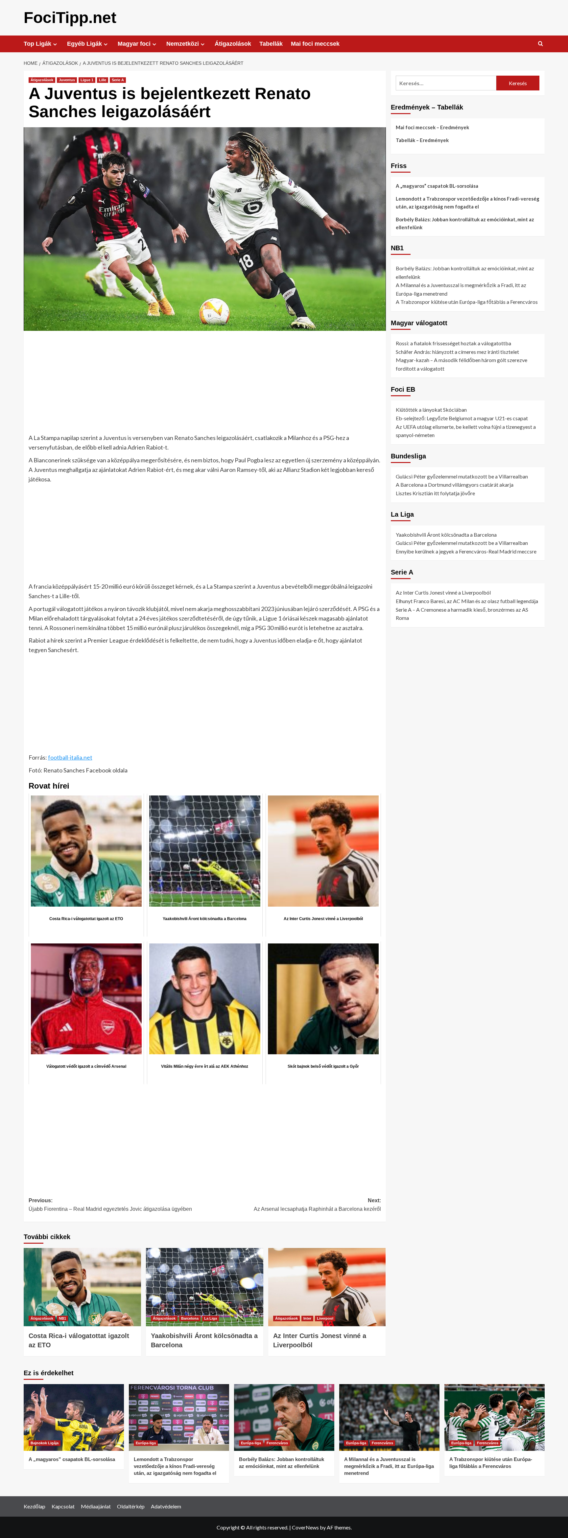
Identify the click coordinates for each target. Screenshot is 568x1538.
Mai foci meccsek (315, 43)
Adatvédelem (166, 1506)
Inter (307, 1318)
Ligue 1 (87, 80)
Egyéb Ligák (84, 43)
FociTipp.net (70, 17)
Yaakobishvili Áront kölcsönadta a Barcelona (446, 534)
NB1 (62, 1318)
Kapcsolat (63, 1506)
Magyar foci (134, 43)
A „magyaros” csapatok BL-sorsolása (437, 186)
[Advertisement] (205, 384)
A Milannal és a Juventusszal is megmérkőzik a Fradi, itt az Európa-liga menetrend (389, 1466)
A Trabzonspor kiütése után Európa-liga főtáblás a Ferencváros (467, 302)
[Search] (540, 44)
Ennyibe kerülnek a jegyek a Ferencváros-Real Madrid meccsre (466, 551)
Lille (102, 80)
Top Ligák (37, 43)
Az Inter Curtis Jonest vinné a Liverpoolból (443, 592)
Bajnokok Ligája (45, 1443)
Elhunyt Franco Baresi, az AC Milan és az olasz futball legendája (467, 601)
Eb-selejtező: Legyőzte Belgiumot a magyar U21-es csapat (462, 418)
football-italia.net (70, 757)
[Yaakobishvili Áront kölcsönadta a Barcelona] (204, 1287)
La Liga (210, 1318)
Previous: (110, 1205)
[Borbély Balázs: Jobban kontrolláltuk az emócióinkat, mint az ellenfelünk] (284, 1417)
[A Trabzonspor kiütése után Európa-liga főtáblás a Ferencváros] (494, 1417)
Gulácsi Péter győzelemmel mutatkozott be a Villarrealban (462, 476)
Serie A (118, 80)
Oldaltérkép (131, 1506)
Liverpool (325, 1318)
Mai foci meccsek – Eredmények (432, 127)
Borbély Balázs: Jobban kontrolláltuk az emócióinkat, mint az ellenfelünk (465, 223)
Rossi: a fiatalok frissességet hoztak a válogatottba (453, 343)
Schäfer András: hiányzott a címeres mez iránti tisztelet (457, 351)
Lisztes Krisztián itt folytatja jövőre (435, 493)
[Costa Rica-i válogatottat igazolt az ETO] (82, 1287)
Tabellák (271, 43)
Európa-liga (146, 1443)
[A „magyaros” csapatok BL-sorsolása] (74, 1417)
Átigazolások (233, 43)
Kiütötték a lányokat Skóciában (431, 409)
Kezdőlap (34, 1506)
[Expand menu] (55, 44)
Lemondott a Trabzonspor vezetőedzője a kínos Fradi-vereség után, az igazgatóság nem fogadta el (467, 202)
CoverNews (305, 1527)
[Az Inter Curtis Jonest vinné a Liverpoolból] (327, 1287)
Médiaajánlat (96, 1506)
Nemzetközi (182, 43)
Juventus (67, 80)
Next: (317, 1205)
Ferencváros (277, 1443)
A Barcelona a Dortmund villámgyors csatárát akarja (454, 484)
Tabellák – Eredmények (422, 140)
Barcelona (190, 1318)
